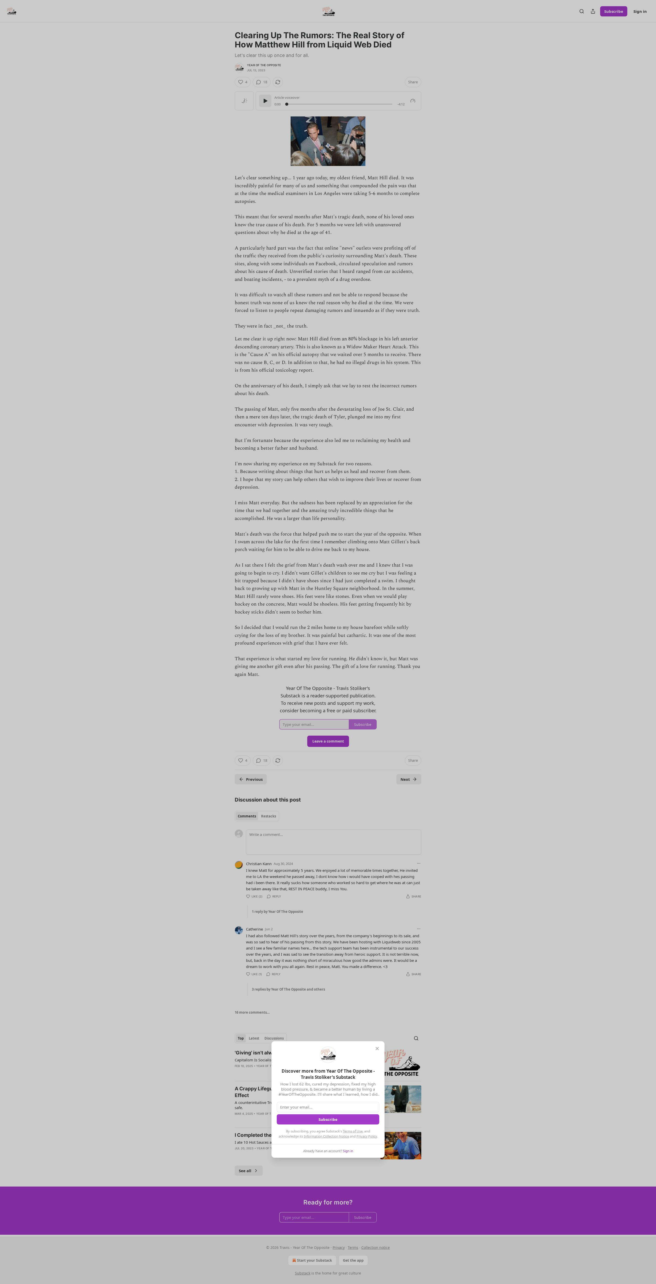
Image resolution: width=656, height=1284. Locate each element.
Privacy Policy (366, 1136)
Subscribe (328, 1119)
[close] (377, 1048)
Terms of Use (353, 1131)
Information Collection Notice (326, 1136)
